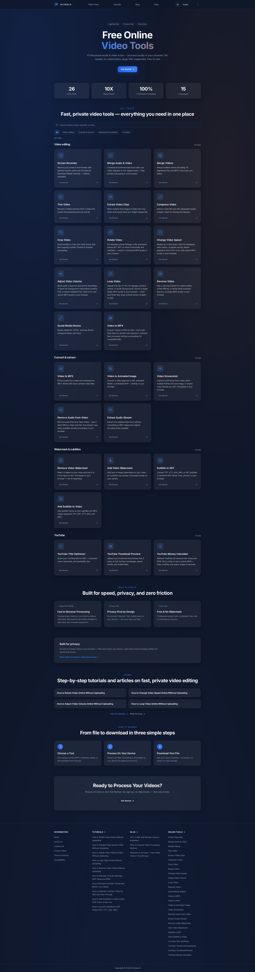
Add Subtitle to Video (177, 937)
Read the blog (137, 714)
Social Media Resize (177, 891)
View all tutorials (119, 714)
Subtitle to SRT (174, 932)
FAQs (156, 4)
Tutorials (117, 4)
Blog (137, 4)
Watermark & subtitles (108, 132)
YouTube (126, 132)
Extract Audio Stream (177, 919)
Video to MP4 (174, 896)
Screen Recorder (175, 837)
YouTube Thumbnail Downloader (182, 946)
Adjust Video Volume (177, 878)
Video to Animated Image (179, 905)
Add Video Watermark (178, 928)
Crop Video (173, 864)
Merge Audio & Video (177, 842)
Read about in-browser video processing (79, 657)
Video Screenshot (176, 909)
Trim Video (172, 851)
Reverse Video (174, 887)
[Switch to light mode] (177, 4)
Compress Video (175, 860)
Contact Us (59, 846)
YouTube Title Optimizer (178, 941)
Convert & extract (86, 132)
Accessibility (59, 860)
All (57, 132)
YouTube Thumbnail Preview (180, 950)
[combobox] (191, 4)
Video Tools (93, 4)
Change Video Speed (177, 873)
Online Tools (175, 832)
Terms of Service (61, 855)
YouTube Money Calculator (180, 955)
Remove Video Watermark (179, 923)
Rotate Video (173, 869)
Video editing (68, 132)
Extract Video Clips (176, 855)
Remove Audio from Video (179, 914)
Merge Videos (174, 846)
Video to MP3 (174, 900)
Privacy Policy (60, 851)
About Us (58, 842)
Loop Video (173, 882)
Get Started (127, 69)
